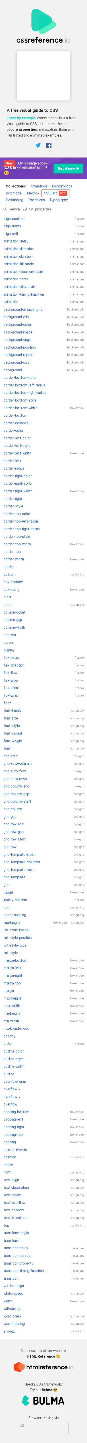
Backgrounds (62, 186)
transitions (77, 1248)
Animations (39, 186)
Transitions (36, 200)
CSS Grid (55, 193)
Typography (58, 200)
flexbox (79, 218)
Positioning (14, 200)
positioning (77, 574)
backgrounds (75, 309)
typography (77, 604)
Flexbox (33, 193)
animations (77, 241)
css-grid (79, 756)
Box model (14, 193)
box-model (77, 408)
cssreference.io (49, 118)
